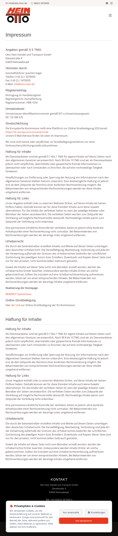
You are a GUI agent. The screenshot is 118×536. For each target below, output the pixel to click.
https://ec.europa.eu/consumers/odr (27, 132)
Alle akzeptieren (83, 520)
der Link (15, 305)
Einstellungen (97, 512)
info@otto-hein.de (24, 84)
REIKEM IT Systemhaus (18, 294)
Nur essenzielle (71, 512)
